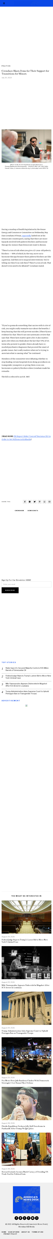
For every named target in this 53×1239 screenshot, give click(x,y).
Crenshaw (19, 510)
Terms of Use (37, 1232)
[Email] (49, 502)
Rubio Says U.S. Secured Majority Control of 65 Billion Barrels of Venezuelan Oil (27, 669)
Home (4, 1232)
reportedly (26, 236)
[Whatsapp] (44, 502)
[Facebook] (25, 502)
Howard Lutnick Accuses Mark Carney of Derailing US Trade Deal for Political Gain (25, 1173)
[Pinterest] (40, 502)
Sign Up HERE (13, 1232)
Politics (6, 66)
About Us (25, 1232)
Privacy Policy (10, 1234)
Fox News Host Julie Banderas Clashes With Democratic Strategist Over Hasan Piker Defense (25, 1081)
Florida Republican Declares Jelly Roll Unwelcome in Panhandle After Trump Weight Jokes (23, 1127)
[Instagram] (24, 1218)
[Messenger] (30, 502)
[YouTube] (33, 1218)
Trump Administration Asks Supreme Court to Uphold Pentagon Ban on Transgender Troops (27, 692)
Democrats (33, 510)
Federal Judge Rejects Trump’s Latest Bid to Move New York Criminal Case (28, 677)
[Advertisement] (26, 34)
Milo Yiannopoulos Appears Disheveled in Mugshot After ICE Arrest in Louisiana (26, 685)
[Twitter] (35, 502)
